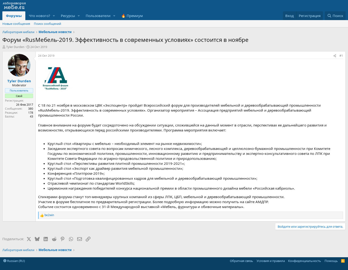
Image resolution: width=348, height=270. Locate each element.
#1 (341, 56)
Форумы (14, 15)
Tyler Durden (15, 47)
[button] (54, 15)
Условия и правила (271, 261)
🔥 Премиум (132, 15)
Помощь (331, 261)
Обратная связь (241, 261)
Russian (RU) (15, 261)
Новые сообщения (16, 24)
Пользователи (98, 15)
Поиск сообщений (47, 24)
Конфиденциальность (304, 261)
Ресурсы (68, 15)
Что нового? (39, 15)
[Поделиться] (335, 56)
